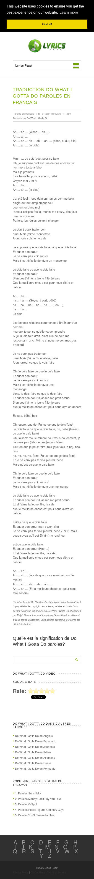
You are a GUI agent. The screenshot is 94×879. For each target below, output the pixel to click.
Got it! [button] (47, 24)
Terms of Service (56, 872)
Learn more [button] (69, 12)
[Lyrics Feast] (47, 51)
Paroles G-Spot (27, 804)
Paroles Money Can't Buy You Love (40, 799)
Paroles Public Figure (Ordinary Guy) (41, 809)
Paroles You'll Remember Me (36, 815)
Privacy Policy (21, 872)
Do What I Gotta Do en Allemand (35, 757)
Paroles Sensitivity (29, 793)
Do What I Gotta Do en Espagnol (35, 741)
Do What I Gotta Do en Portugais (35, 768)
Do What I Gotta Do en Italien (33, 752)
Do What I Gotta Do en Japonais (35, 746)
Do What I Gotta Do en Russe (33, 763)
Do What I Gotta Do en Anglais (34, 736)
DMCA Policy (38, 872)
